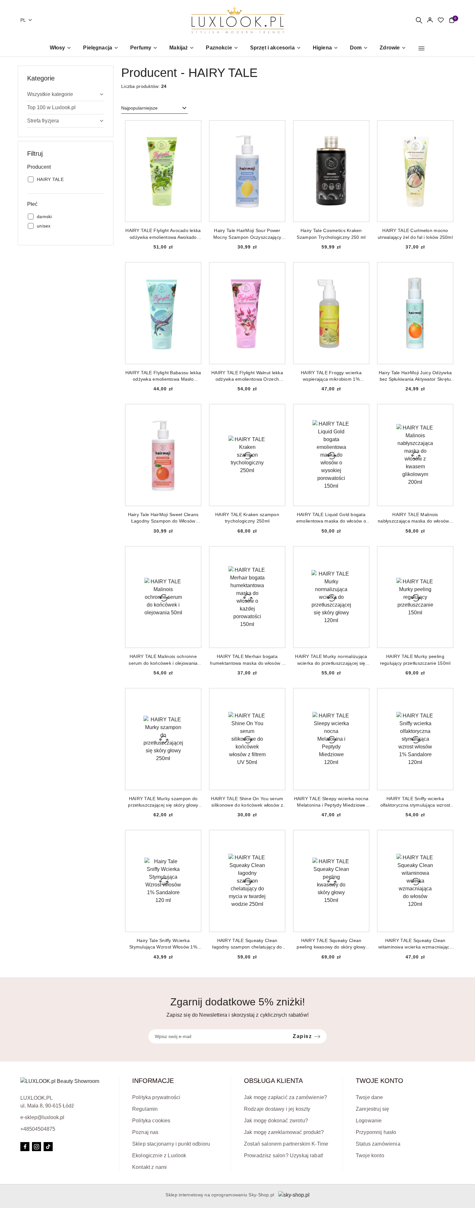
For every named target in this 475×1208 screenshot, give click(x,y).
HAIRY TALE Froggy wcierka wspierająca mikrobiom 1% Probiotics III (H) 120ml (331, 376)
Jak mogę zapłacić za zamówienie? (285, 1097)
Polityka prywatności (156, 1097)
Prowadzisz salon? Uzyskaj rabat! (283, 1155)
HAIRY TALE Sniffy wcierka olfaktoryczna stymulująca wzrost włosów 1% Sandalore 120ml (415, 802)
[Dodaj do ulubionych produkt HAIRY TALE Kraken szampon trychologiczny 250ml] (277, 412)
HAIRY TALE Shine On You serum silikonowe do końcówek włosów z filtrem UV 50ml (247, 802)
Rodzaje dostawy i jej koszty (277, 1109)
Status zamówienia (378, 1144)
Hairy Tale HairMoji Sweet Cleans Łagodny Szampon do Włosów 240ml (163, 518)
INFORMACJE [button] (153, 1080)
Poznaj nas (145, 1132)
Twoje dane (369, 1097)
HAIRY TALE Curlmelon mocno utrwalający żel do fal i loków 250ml (415, 233)
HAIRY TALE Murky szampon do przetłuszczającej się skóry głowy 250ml (163, 802)
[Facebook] (24, 1146)
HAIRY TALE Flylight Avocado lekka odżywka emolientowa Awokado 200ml (163, 234)
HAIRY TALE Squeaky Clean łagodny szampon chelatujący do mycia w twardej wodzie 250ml (247, 944)
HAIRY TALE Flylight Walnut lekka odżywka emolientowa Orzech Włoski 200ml (247, 376)
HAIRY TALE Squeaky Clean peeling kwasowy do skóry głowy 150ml (331, 944)
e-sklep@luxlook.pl (42, 1117)
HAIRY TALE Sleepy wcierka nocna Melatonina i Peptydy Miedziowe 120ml (331, 802)
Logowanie (369, 1120)
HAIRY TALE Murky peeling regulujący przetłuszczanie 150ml (415, 659)
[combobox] (154, 108)
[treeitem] (65, 94)
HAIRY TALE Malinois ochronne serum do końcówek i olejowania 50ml (163, 660)
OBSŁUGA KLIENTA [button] (273, 1080)
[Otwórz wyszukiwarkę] (418, 20)
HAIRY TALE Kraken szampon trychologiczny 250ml (247, 518)
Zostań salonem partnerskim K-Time (286, 1144)
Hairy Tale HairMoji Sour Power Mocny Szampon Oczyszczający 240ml (247, 234)
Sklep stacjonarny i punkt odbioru (171, 1144)
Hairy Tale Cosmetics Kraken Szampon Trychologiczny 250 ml (331, 233)
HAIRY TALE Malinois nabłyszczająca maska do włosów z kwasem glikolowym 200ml (415, 518)
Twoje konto (370, 1155)
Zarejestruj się (372, 1109)
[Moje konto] (429, 20)
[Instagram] (36, 1146)
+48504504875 (37, 1129)
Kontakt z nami (149, 1167)
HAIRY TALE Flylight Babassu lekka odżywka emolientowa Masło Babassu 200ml (163, 376)
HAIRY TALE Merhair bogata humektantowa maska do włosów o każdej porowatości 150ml (247, 660)
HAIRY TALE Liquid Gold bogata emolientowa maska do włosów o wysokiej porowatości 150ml (331, 518)
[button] (421, 48)
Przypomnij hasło (376, 1132)
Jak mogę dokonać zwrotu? (276, 1120)
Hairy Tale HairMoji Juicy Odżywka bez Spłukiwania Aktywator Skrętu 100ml (415, 376)
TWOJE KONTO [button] (379, 1080)
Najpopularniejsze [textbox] (139, 108)
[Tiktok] (48, 1146)
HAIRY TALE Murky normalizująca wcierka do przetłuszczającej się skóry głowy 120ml (331, 660)
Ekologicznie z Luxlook (159, 1155)
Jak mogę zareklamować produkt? (284, 1132)
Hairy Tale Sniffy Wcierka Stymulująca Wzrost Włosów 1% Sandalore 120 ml (163, 944)
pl (23, 20)
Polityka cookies (151, 1120)
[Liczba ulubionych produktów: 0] (440, 20)
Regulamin (145, 1109)
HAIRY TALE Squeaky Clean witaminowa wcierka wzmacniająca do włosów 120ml (415, 944)
